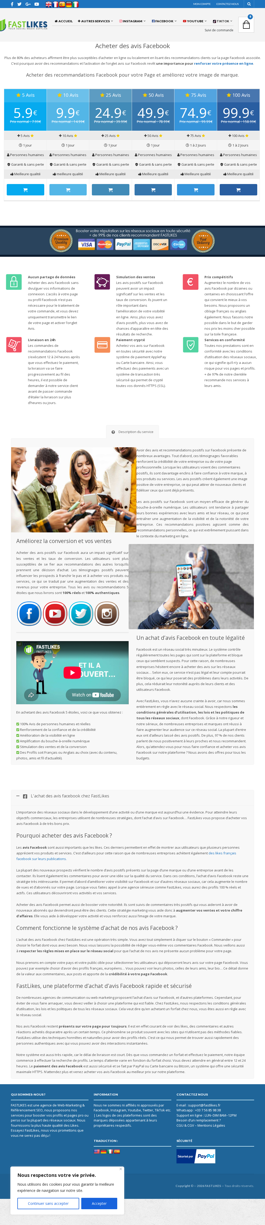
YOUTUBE (195, 21)
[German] (103, 1151)
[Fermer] (121, 1169)
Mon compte (202, 3)
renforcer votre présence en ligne (223, 63)
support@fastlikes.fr (204, 1105)
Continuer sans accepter (48, 1203)
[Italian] (110, 1151)
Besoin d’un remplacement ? (198, 1120)
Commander (25, 189)
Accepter (99, 1203)
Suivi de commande (219, 30)
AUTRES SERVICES (95, 21)
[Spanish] (117, 1151)
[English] (97, 1151)
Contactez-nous (227, 3)
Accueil (65, 21)
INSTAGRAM (132, 21)
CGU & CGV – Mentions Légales (200, 1125)
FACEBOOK (164, 21)
